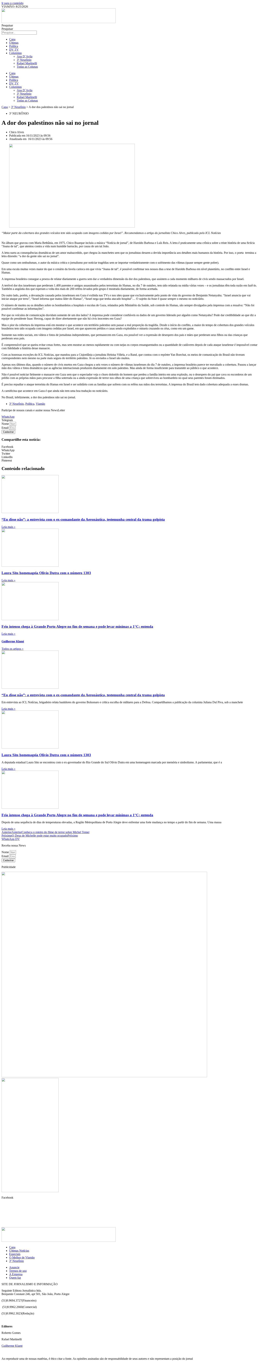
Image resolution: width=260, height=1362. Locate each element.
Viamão (40, 403)
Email (5, 427)
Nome (6, 423)
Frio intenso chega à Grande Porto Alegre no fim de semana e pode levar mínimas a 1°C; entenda (77, 626)
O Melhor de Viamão (22, 1257)
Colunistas (15, 53)
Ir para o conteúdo (12, 3)
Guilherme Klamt (12, 1345)
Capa (12, 39)
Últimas (13, 42)
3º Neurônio (24, 59)
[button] (7, 420)
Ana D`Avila (24, 56)
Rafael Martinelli (27, 63)
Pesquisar (7, 25)
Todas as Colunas (27, 66)
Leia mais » (8, 526)
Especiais (14, 1254)
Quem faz (15, 1277)
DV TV (14, 49)
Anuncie (14, 1267)
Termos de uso (18, 1270)
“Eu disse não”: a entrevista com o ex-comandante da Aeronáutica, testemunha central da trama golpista (83, 519)
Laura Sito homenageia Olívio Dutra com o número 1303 (46, 573)
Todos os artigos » (12, 648)
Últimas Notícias (19, 1250)
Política (13, 46)
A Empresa (15, 1274)
